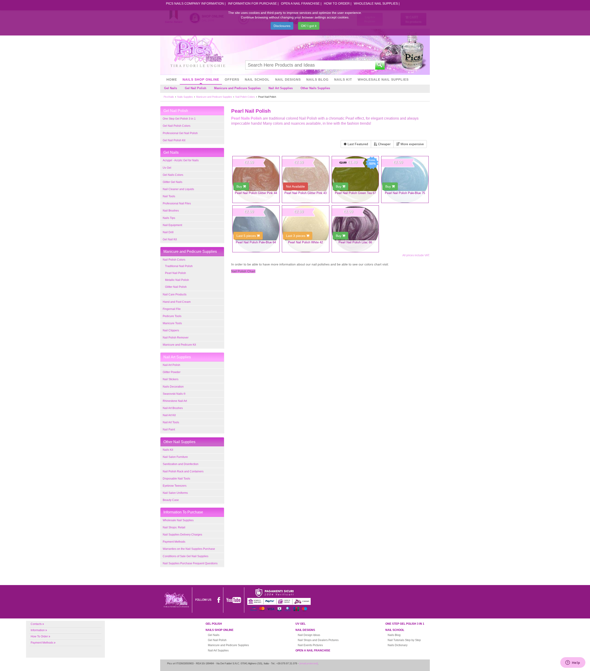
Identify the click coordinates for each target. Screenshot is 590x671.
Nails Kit (343, 79)
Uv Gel (167, 167)
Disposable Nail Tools (176, 478)
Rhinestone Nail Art (175, 401)
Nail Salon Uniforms (175, 492)
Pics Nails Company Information (195, 3)
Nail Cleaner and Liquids (178, 189)
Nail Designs (288, 79)
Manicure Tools (172, 323)
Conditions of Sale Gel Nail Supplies (185, 556)
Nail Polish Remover (176, 337)
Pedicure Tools (172, 316)
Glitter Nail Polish (176, 286)
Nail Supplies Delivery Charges (182, 534)
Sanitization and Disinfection (180, 464)
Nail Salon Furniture (175, 457)
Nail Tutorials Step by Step (404, 640)
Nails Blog (317, 79)
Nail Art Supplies (280, 88)
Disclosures (282, 26)
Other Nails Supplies (315, 88)
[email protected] (308, 663)
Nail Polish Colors (174, 259)
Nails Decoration (173, 386)
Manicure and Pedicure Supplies (237, 88)
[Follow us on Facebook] (218, 599)
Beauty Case (171, 500)
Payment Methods (174, 541)
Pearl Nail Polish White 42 (305, 242)
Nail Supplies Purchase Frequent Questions (190, 563)
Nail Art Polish (171, 365)
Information (38, 630)
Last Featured (357, 144)
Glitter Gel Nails (172, 182)
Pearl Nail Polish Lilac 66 (355, 242)
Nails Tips (169, 218)
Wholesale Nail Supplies (376, 3)
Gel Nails (170, 88)
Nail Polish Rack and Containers (183, 471)
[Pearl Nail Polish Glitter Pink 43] (305, 179)
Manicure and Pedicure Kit (179, 344)
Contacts (36, 624)
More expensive (412, 144)
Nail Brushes (171, 210)
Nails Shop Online (201, 79)
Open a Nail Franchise (300, 3)
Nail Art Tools (171, 422)
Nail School (257, 79)
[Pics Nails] (197, 51)
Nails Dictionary (397, 645)
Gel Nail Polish (195, 88)
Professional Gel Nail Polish (180, 133)
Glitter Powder (171, 372)
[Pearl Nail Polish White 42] (305, 228)
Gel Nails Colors (173, 175)
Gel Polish (214, 623)
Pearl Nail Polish (175, 273)
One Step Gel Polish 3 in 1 (179, 118)
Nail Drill (168, 232)
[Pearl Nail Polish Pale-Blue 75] (405, 179)
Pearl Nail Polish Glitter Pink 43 (305, 193)
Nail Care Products (174, 294)
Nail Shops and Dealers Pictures (318, 640)
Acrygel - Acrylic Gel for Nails (181, 160)
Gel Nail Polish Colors (176, 125)
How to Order (337, 3)
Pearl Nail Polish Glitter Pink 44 (256, 193)
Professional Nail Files (177, 203)
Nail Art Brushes (173, 408)
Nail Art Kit (169, 415)
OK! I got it (308, 26)
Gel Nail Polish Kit (174, 140)
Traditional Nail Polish (179, 266)
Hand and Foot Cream (177, 301)
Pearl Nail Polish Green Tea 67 (355, 193)
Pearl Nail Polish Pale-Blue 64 (256, 242)
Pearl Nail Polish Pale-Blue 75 (405, 193)
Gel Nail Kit (170, 239)
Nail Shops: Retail (174, 527)
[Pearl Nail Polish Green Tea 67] (355, 179)
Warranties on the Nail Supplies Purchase (189, 548)
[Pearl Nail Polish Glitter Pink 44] (256, 179)
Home (171, 79)
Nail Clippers (171, 330)
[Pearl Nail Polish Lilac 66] (355, 228)
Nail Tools (169, 196)
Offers (232, 79)
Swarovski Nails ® (174, 393)
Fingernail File (172, 309)
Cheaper (384, 144)
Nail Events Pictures (310, 645)
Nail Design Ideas (309, 635)
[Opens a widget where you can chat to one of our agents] (572, 663)
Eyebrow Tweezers (174, 485)
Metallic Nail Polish (177, 280)
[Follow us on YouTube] (233, 599)
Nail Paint (169, 429)
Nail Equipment (172, 225)
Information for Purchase (252, 3)
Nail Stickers (170, 379)
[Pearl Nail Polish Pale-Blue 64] (256, 228)
